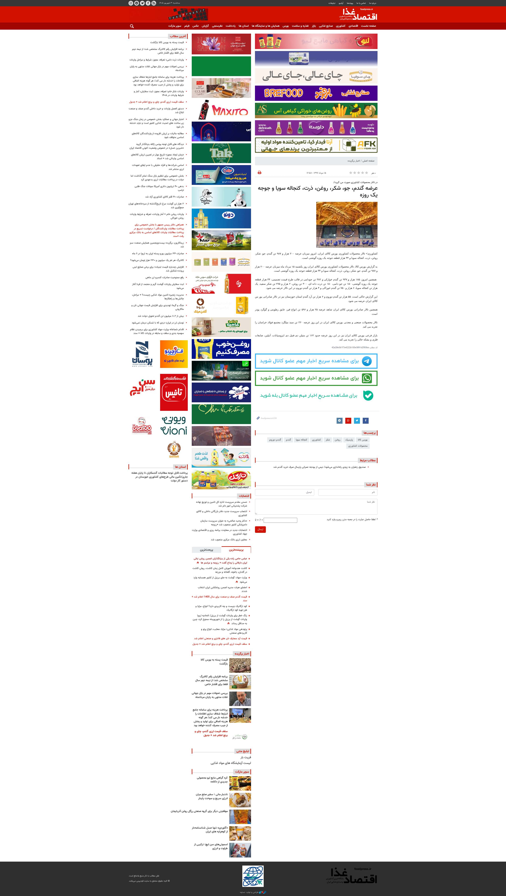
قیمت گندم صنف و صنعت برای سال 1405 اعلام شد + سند (219, 599)
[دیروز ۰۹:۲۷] (240, 737)
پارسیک (349, 440)
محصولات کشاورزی (358, 446)
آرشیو (341, 3)
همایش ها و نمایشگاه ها (265, 26)
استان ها (244, 26)
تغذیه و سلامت (300, 26)
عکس (196, 26)
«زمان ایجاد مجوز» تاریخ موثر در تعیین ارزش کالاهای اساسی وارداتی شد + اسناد (157, 157)
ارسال (260, 529)
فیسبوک (148, 3)
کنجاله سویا (301, 440)
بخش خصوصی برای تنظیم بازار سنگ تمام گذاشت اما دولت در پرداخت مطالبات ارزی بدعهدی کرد (157, 178)
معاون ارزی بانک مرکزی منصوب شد (229, 540)
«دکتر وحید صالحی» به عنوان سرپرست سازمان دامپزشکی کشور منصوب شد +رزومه (223, 523)
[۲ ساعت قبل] (240, 665)
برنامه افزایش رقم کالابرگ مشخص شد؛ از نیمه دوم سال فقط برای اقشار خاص (211, 681)
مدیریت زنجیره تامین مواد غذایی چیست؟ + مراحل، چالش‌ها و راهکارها (158, 297)
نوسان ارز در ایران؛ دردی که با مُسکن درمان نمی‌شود (158, 323)
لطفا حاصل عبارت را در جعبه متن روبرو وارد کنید (352, 520)
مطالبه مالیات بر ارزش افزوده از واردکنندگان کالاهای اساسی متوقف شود (158, 135)
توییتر (142, 3)
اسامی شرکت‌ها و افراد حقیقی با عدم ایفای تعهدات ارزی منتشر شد (158, 167)
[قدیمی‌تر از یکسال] (240, 833)
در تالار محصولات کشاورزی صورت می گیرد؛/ (355, 182)
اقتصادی (353, 26)
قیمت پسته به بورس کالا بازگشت (214, 662)
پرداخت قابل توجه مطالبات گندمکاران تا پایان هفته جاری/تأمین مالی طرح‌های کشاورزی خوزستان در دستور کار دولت (159, 477)
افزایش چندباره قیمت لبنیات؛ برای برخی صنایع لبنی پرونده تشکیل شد (158, 269)
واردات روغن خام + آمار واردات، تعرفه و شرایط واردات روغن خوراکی (157, 216)
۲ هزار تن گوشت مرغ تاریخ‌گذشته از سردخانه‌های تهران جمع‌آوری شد (156, 206)
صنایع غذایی (326, 26)
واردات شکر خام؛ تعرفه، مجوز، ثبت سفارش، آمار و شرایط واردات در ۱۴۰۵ (159, 93)
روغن (337, 440)
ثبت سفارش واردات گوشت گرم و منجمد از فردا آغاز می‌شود (158, 286)
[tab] (236, 549)
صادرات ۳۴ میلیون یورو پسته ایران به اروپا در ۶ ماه (158, 254)
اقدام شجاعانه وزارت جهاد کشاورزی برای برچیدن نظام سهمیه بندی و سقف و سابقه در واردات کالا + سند (157, 331)
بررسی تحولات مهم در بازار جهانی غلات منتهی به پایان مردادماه (210, 695)
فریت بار (246, 757)
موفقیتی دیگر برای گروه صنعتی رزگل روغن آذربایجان (199, 811)
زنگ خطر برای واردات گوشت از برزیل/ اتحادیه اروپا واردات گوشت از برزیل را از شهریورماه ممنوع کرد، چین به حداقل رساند (220, 620)
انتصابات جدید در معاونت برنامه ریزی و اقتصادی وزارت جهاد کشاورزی (219, 532)
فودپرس (356, 15)
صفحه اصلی (368, 161)
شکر (328, 440)
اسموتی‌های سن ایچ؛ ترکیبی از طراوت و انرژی (211, 846)
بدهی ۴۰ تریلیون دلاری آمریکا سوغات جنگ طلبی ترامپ (159, 188)
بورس (286, 26)
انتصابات (244, 496)
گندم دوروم (275, 440)
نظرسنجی (217, 26)
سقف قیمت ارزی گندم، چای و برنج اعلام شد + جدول (220, 644)
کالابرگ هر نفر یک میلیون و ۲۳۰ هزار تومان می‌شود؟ (157, 260)
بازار (314, 26)
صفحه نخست (368, 26)
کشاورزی (341, 26)
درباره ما (372, 3)
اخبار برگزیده (354, 161)
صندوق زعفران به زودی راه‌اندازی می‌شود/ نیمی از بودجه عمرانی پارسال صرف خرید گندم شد (319, 467)
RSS (153, 3)
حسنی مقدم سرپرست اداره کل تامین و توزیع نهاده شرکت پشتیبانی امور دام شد (221, 504)
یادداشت (231, 26)
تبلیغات (332, 3)
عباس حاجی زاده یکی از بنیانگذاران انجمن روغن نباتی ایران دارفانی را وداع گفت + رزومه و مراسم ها (220, 561)
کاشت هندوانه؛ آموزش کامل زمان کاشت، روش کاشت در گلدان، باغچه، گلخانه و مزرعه (220, 570)
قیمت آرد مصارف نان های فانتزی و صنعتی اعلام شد (220, 639)
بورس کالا (363, 440)
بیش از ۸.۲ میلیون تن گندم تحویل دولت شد (161, 316)
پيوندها (350, 3)
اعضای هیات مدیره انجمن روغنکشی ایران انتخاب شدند (222, 589)
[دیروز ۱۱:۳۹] (240, 715)
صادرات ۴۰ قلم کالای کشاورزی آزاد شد (164, 197)
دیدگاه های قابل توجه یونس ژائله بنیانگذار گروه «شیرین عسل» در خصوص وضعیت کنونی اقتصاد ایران (156, 146)
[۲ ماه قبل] (240, 783)
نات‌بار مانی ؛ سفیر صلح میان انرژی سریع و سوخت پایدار (212, 796)
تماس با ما (361, 3)
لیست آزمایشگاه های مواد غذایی (231, 763)
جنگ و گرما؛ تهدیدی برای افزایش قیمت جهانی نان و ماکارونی (157, 307)
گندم (288, 440)
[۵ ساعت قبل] (240, 699)
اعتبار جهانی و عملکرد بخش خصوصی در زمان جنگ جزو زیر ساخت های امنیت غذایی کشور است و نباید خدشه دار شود (156, 123)
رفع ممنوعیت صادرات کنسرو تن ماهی (164, 278)
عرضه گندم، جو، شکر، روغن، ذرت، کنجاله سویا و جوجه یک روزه (318, 191)
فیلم (186, 26)
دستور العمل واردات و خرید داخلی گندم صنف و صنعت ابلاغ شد (156, 110)
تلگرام (136, 3)
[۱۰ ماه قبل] (240, 817)
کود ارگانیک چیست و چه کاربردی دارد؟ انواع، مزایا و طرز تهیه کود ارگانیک (221, 608)
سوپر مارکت (174, 26)
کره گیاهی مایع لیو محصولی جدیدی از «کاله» (212, 780)
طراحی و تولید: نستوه (249, 892)
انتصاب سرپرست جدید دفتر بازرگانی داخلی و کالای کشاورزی (221, 513)
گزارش (205, 26)
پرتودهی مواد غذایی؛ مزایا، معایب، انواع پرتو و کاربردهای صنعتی (224, 631)
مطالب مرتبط (368, 460)
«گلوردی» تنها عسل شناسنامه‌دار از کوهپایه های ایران (210, 830)
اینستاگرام (130, 3)
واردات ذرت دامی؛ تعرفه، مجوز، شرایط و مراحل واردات (156, 60)
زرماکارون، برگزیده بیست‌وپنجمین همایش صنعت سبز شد (157, 245)
